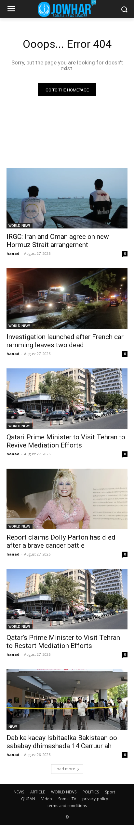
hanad (13, 253)
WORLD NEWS (19, 225)
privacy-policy (95, 799)
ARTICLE (37, 792)
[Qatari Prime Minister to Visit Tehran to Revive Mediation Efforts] (67, 398)
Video (46, 799)
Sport (110, 792)
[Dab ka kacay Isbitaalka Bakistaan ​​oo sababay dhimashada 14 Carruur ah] (67, 699)
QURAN (28, 799)
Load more (65, 769)
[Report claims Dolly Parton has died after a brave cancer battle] (67, 499)
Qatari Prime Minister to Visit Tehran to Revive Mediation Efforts (66, 441)
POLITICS (91, 792)
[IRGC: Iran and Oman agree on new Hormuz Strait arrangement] (67, 198)
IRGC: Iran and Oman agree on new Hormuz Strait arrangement (58, 241)
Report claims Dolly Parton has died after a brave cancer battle (61, 541)
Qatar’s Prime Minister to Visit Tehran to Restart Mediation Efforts (63, 642)
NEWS (13, 726)
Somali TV (67, 799)
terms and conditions (67, 805)
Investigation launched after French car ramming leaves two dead (65, 341)
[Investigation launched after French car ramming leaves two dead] (67, 298)
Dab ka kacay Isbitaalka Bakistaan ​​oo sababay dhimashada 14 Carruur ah (62, 742)
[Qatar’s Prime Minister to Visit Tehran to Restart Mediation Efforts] (67, 599)
